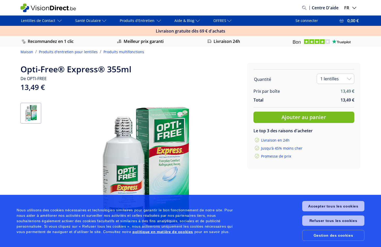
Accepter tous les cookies (333, 206)
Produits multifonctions (123, 51)
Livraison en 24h (275, 140)
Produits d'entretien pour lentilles (68, 51)
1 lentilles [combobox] (329, 79)
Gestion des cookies (333, 235)
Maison (26, 51)
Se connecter (306, 20)
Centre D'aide (325, 8)
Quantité (262, 79)
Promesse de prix (276, 156)
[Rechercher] (304, 8)
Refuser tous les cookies (333, 221)
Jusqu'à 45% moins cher (281, 148)
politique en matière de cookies (162, 232)
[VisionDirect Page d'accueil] (51, 8)
